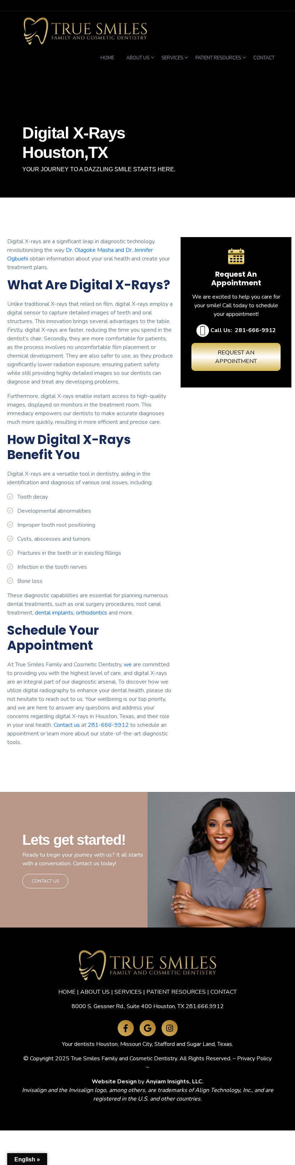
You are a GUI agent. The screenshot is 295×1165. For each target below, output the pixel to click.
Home (107, 58)
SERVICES (128, 992)
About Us (137, 58)
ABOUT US (95, 992)
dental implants (54, 613)
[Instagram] (170, 1028)
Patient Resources (218, 58)
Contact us (67, 725)
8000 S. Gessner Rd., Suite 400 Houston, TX (128, 1006)
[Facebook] (126, 1028)
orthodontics (91, 613)
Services (172, 58)
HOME (67, 992)
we (128, 664)
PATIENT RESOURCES (176, 992)
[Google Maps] (148, 1028)
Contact (263, 58)
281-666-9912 (108, 725)
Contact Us (45, 881)
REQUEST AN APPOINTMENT (236, 357)
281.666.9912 (205, 1006)
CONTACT (223, 992)
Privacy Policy (254, 1058)
